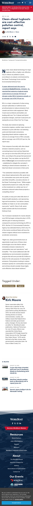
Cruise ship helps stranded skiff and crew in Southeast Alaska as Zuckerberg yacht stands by (19, 370)
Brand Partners (16, 438)
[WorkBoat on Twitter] (15, 423)
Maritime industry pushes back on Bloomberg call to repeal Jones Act (19, 381)
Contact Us (16, 471)
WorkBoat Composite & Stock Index (16, 450)
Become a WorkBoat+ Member (16, 428)
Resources (16, 434)
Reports (16, 444)
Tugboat (20, 286)
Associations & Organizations (16, 468)
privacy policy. (19, 499)
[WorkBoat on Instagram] (17, 423)
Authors (16, 465)
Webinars (16, 447)
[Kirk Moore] (3, 32)
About (16, 456)
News (17, 32)
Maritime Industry (8, 286)
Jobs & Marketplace (16, 441)
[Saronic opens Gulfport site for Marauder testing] (5, 389)
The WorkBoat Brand (16, 459)
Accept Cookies (16, 502)
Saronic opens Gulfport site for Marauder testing (20, 390)
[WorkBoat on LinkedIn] (20, 423)
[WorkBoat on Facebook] (12, 423)
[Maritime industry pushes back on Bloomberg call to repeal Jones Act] (5, 379)
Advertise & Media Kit (16, 462)
